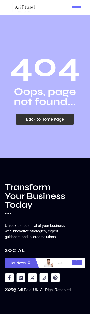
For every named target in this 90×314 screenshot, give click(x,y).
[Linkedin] (21, 277)
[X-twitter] (32, 277)
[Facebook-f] (9, 277)
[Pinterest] (55, 277)
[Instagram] (44, 277)
